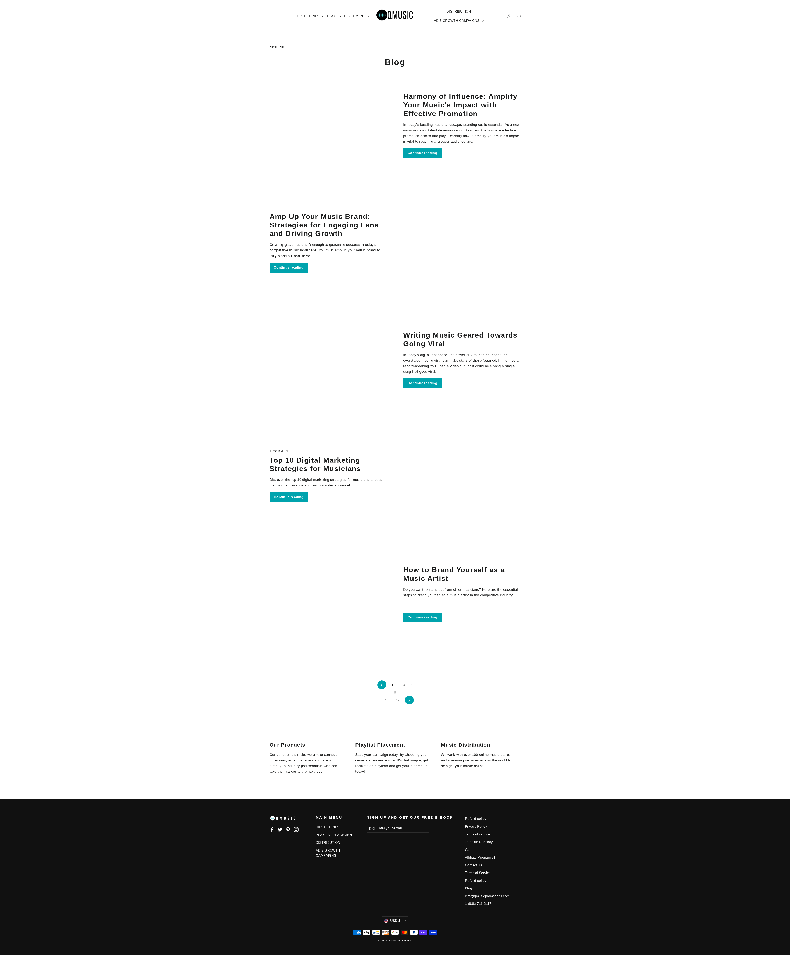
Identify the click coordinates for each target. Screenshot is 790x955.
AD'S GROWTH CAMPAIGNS (457, 20)
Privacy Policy (476, 826)
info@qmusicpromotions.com (487, 896)
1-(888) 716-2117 (478, 903)
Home (273, 46)
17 (398, 700)
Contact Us (473, 865)
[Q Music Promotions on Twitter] (280, 829)
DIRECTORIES (308, 16)
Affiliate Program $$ (480, 857)
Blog (468, 888)
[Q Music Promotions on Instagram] (296, 829)
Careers (471, 850)
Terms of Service (478, 873)
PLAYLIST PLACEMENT (346, 16)
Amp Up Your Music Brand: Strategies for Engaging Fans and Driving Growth (324, 225)
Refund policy (475, 818)
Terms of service (477, 834)
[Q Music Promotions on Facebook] (272, 829)
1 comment (280, 451)
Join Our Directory (479, 842)
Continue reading (422, 153)
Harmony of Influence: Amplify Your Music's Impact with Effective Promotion (460, 104)
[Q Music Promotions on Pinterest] (288, 829)
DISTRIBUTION (458, 11)
